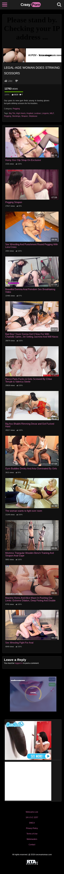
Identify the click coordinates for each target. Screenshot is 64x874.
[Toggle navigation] (4, 4)
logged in (19, 663)
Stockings (16, 116)
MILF (52, 113)
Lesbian (37, 113)
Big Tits (12, 113)
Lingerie (45, 113)
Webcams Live (32, 812)
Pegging (16, 109)
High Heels (21, 113)
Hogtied (29, 113)
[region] (32, 843)
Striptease (33, 116)
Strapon (24, 116)
